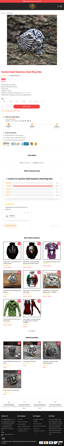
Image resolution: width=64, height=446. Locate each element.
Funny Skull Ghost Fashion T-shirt (51, 261)
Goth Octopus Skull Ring (29, 361)
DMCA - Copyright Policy (24, 426)
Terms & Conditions (23, 421)
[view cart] (61, 6)
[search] (58, 6)
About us (20, 419)
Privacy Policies (22, 424)
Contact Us (36, 428)
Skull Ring (10, 13)
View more (32, 331)
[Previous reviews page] (51, 226)
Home (3, 13)
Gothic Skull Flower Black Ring (11, 390)
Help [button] (61, 443)
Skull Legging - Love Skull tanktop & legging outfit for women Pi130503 (31, 321)
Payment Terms (38, 423)
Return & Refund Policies (40, 426)
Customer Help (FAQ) (39, 430)
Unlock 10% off (3, 438)
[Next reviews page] (59, 226)
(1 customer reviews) (14, 75)
